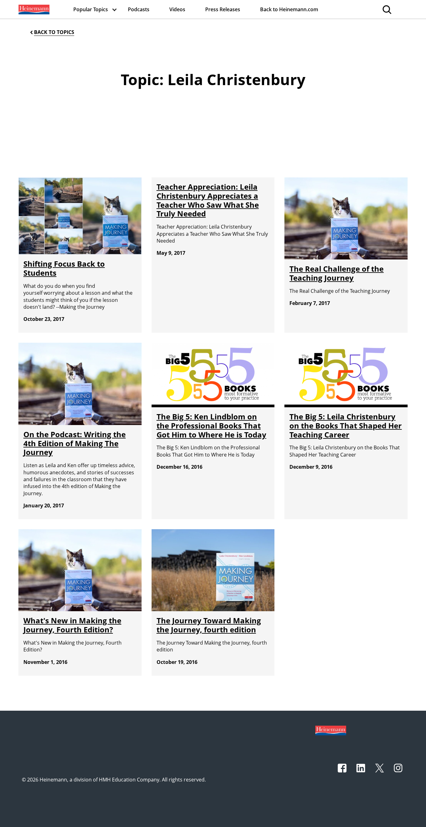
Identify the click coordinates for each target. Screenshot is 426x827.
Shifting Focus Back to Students (64, 268)
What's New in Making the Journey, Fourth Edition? (72, 625)
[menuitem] (33, 9)
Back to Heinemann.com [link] (289, 9)
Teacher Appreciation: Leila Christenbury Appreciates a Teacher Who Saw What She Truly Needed (208, 200)
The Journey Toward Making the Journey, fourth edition (209, 625)
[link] (33, 9)
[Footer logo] (330, 730)
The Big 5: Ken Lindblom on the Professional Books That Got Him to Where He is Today (211, 425)
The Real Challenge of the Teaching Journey (336, 273)
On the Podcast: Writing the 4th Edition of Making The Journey (74, 443)
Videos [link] (177, 9)
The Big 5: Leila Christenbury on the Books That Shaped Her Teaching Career (345, 425)
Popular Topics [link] (90, 9)
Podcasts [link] (138, 9)
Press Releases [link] (222, 9)
